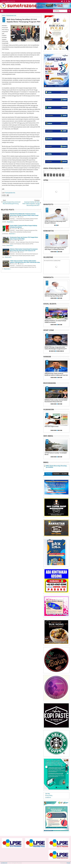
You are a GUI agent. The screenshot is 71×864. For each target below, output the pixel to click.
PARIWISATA (48, 277)
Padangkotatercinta (10, 192)
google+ (66, 1)
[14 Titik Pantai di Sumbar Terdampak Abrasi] (56, 445)
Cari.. (69, 11)
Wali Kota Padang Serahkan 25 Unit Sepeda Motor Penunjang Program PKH (23, 20)
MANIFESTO (48, 204)
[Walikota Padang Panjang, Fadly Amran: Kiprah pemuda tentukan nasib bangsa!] (56, 214)
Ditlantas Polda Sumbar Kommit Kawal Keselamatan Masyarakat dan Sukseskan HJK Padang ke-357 (56, 400)
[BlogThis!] (4, 195)
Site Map (47, 793)
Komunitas (48, 231)
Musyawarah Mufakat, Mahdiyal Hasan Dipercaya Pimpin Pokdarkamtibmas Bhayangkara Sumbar (56, 248)
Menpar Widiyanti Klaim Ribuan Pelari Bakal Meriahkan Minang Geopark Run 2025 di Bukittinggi (56, 295)
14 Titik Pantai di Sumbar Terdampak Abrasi (56, 453)
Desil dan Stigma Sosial (51, 426)
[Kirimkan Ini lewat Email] (3, 195)
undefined (21, 216)
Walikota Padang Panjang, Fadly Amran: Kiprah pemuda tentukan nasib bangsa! (56, 222)
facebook (64, 1)
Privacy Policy (48, 795)
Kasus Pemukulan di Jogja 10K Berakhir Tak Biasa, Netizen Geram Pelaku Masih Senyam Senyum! (56, 348)
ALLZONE (64, 473)
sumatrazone (4, 863)
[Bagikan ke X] (6, 195)
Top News (48, 473)
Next (44, 216)
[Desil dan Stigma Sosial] (56, 419)
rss (69, 1)
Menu (2, 10)
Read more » (10, 222)
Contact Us (48, 797)
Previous (68, 216)
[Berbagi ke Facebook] (8, 195)
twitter (62, 1)
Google (68, 863)
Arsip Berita (56, 473)
